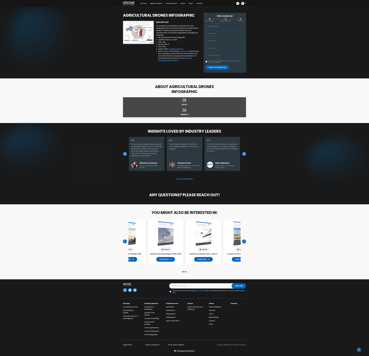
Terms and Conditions (176, 345)
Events (182, 3)
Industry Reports (156, 3)
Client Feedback (215, 307)
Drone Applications (151, 328)
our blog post (183, 51)
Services (143, 3)
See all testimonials (184, 179)
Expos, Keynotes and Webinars (195, 308)
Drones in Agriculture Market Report (175, 59)
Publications (170, 310)
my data (231, 61)
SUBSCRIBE (239, 286)
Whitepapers (171, 317)
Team (211, 314)
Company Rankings (151, 318)
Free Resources (171, 3)
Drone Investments (151, 331)
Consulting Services (130, 307)
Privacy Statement (152, 345)
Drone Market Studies (128, 311)
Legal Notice (127, 345)
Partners (212, 310)
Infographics (170, 314)
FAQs (211, 324)
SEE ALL (184, 271)
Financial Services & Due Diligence (130, 317)
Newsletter (170, 307)
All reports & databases (149, 308)
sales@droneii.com (175, 49)
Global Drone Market (149, 314)
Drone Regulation (150, 334)
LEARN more (164, 259)
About (190, 3)
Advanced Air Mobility (149, 323)
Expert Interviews (172, 321)
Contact (199, 3)
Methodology (214, 317)
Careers (212, 321)
